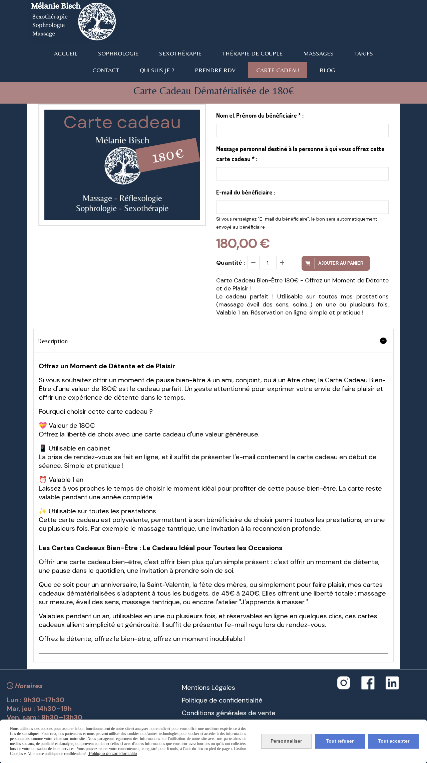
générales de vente (245, 713)
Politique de (199, 700)
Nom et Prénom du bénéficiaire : (260, 115)
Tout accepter (393, 741)
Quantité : (230, 263)
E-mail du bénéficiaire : (245, 192)
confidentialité (240, 700)
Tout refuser (340, 741)
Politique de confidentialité (112, 753)
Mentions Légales (208, 687)
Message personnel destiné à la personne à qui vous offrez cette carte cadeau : (300, 153)
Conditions (198, 713)
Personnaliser (286, 741)
